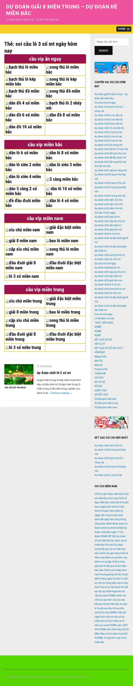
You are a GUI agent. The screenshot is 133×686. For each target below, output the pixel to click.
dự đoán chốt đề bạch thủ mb (110, 153)
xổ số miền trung (115, 633)
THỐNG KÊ (100, 373)
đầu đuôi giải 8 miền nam (21, 265)
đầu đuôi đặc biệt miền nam (63, 265)
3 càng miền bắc (64, 179)
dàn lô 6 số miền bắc (22, 155)
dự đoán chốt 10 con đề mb (109, 128)
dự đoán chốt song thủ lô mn (110, 288)
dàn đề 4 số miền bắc (22, 105)
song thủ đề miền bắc (63, 93)
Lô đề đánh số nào (104, 318)
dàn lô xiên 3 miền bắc (63, 167)
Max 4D (99, 365)
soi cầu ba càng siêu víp (107, 582)
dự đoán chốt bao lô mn (107, 267)
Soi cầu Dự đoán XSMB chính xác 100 (110, 595)
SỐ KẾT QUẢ (101, 394)
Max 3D (99, 360)
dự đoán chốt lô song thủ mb (110, 195)
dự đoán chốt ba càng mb (108, 145)
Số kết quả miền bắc (105, 399)
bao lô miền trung (65, 312)
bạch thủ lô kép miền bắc (21, 82)
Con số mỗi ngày (104, 314)
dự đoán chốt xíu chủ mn (108, 293)
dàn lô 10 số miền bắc (64, 191)
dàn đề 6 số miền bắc (22, 117)
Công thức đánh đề (105, 523)
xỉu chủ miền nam (24, 229)
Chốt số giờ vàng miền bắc (109, 494)
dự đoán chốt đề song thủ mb (110, 161)
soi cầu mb (110, 608)
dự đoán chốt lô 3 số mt (54, 373)
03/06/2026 (46, 366)
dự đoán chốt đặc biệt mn (108, 276)
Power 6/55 (101, 369)
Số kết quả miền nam (106, 407)
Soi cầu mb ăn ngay (105, 102)
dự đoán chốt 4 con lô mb (108, 132)
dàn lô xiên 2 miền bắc (23, 167)
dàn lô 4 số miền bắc (62, 203)
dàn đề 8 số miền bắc (63, 117)
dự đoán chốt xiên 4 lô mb (108, 208)
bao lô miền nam (64, 240)
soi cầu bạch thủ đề (117, 587)
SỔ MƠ (98, 386)
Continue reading (61, 393)
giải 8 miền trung (24, 312)
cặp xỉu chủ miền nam (22, 252)
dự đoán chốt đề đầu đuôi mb (110, 157)
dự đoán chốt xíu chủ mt (108, 259)
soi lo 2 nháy (111, 620)
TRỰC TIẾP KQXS (104, 322)
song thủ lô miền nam (62, 252)
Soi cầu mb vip (102, 166)
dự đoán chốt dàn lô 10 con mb (111, 149)
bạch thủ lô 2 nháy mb (64, 105)
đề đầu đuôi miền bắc (23, 203)
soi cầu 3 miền (120, 578)
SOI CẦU (99, 377)
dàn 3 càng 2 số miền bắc (21, 191)
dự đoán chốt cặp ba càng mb (111, 170)
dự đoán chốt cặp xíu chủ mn (110, 272)
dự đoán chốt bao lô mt (107, 216)
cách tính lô (112, 506)
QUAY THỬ (100, 390)
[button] (123, 29)
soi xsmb (104, 625)
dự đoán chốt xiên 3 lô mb (108, 204)
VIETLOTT (100, 343)
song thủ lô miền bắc (62, 69)
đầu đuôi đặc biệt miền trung (63, 337)
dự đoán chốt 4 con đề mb (109, 115)
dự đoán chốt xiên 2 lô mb (108, 199)
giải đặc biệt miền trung (63, 301)
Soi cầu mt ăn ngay (15, 387)
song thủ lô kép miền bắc (61, 82)
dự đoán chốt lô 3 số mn (108, 284)
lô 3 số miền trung (25, 347)
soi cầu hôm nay (108, 599)
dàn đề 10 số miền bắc (24, 129)
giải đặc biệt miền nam (63, 230)
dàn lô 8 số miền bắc (62, 155)
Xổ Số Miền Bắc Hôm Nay (108, 629)
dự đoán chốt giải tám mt (108, 229)
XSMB (98, 326)
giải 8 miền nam (23, 240)
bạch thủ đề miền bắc (22, 93)
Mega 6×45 (101, 356)
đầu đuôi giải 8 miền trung (21, 337)
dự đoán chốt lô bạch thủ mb (110, 183)
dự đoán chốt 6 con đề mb (109, 119)
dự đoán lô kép (115, 527)
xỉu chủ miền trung (25, 301)
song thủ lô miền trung (62, 323)
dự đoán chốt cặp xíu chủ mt (110, 221)
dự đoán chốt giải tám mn (108, 280)
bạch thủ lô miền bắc (22, 69)
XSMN (98, 331)
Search (103, 50)
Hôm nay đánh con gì (106, 557)
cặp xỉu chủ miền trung (22, 323)
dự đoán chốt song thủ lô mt (110, 255)
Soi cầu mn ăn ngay (105, 263)
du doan (120, 523)
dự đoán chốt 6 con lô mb (108, 136)
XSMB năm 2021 (119, 625)
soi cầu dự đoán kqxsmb (108, 591)
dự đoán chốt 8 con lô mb (108, 140)
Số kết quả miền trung (106, 403)
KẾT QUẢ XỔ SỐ (103, 339)
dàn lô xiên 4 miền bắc (23, 179)
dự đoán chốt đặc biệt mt (108, 225)
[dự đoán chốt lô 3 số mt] (18, 374)
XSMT (98, 335)
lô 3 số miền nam (24, 276)
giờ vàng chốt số (119, 553)
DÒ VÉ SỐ (100, 382)
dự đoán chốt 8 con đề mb (109, 123)
